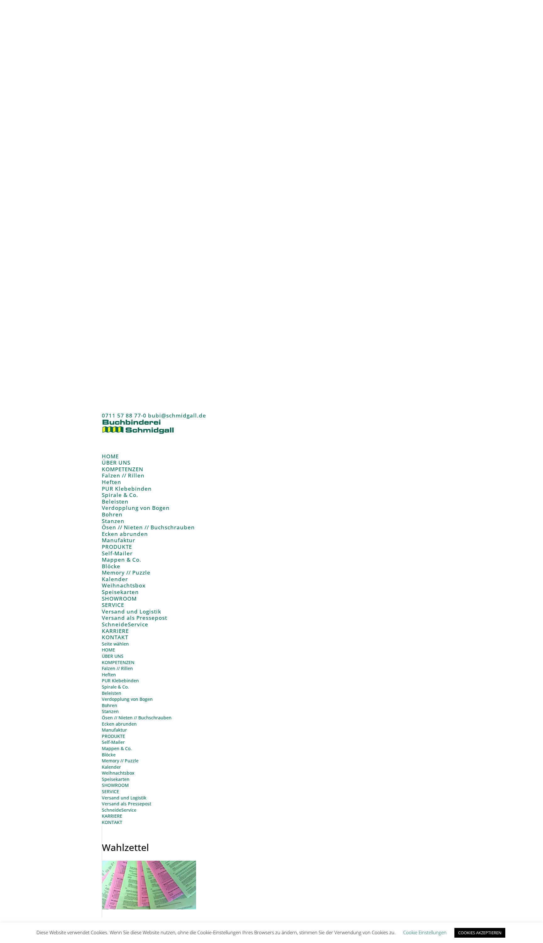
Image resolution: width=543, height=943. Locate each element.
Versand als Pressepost (134, 617)
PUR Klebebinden (127, 488)
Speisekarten (120, 592)
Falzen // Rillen (123, 475)
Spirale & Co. (120, 495)
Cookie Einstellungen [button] (425, 932)
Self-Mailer (117, 553)
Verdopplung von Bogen (136, 507)
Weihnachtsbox (123, 585)
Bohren (112, 514)
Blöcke (111, 566)
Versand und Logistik (131, 611)
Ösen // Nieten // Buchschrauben (148, 527)
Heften (111, 482)
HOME (108, 650)
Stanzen (113, 521)
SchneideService (125, 624)
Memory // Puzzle (126, 572)
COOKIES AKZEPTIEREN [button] (480, 932)
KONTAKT (115, 637)
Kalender (115, 579)
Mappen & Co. (121, 559)
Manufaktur (118, 540)
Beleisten (115, 501)
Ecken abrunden (125, 533)
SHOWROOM (115, 785)
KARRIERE (112, 816)
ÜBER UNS (112, 656)
